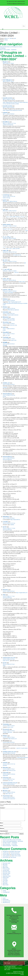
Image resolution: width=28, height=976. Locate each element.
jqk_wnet (5, 260)
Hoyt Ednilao (6, 857)
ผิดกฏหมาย (5, 61)
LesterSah (5, 521)
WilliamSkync (6, 516)
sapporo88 (5, 772)
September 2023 (6, 876)
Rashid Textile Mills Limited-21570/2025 (12, 839)
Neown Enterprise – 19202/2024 (10, 845)
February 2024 (6, 869)
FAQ (5, 963)
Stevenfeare (6, 322)
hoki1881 (5, 762)
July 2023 (5, 879)
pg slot (4, 396)
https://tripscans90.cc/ (15, 519)
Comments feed (6, 901)
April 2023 (5, 883)
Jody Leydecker (6, 855)
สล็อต (4, 594)
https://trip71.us (9, 793)
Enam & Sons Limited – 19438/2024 (8, 49)
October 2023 (6, 874)
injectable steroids (7, 98)
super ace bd (6, 660)
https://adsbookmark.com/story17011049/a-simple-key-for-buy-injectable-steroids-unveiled (15, 103)
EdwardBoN (6, 332)
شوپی (4, 209)
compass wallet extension (12, 315)
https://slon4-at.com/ (11, 770)
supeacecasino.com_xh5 (9, 657)
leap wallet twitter (11, 320)
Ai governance (6, 795)
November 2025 (6, 863)
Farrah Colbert (6, 854)
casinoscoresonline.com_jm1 (10, 782)
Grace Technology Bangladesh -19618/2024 (13, 841)
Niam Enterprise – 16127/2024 (10, 844)
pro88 (4, 327)
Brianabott (5, 589)
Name (1, 823)
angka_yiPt (5, 250)
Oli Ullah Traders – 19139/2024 (10, 842)
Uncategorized (6, 892)
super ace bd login (9, 292)
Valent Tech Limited (16, 855)
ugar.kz (4, 200)
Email (1, 825)
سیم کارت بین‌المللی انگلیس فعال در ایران (15, 216)
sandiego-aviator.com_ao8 (9, 751)
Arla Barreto (5, 851)
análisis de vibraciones (8, 124)
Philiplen (5, 735)
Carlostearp (6, 777)
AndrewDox (6, 312)
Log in (4, 898)
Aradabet (5, 387)
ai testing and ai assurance (9, 798)
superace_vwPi (6, 289)
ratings (6, 39)
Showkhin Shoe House (15, 851)
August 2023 (6, 877)
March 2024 (5, 867)
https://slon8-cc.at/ (12, 738)
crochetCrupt (6, 195)
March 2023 (5, 884)
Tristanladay (6, 724)
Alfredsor (5, 307)
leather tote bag (6, 197)
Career (8, 963)
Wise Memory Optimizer (13, 310)
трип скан (7, 335)
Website (2, 828)
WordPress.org (6, 902)
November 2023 (6, 873)
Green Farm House (15, 854)
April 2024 (5, 866)
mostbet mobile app (7, 732)
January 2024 (6, 870)
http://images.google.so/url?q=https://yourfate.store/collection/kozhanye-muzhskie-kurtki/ (15, 303)
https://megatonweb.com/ (21, 592)
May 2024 (5, 864)
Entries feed (5, 899)
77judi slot (16, 272)
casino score (6, 788)
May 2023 (5, 882)
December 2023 (6, 871)
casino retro (13, 340)
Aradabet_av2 (6, 383)
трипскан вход (13, 325)
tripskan (12, 524)
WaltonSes (5, 767)
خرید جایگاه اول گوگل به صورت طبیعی (11, 247)
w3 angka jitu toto (17, 255)
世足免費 (5, 342)
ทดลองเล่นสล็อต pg (7, 393)
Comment (2, 808)
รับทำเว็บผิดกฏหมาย (7, 80)
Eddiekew (5, 299)
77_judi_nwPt (6, 269)
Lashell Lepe (6, 853)
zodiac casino (22, 281)
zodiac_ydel (6, 278)
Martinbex (5, 790)
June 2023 (5, 880)
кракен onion (10, 727)
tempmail (5, 112)
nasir (15, 38)
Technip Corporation (15, 853)
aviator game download (22, 757)
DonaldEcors (6, 121)
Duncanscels (6, 729)
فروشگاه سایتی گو (7, 236)
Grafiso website (7, 224)
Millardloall (5, 317)
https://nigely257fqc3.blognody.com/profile (12, 110)
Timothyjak (5, 337)
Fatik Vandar (13, 857)
